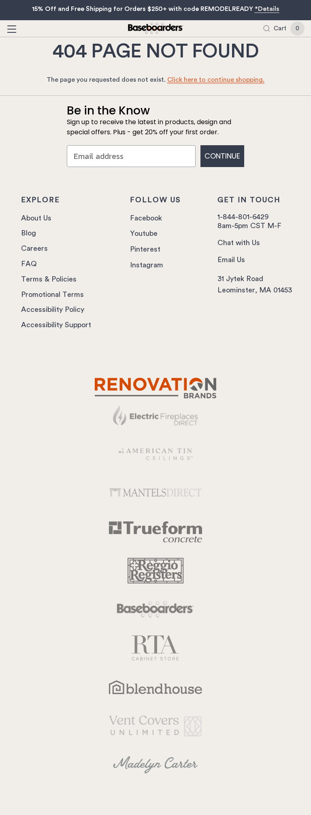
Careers (34, 248)
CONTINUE (222, 156)
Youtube (144, 233)
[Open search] (267, 28)
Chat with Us (238, 243)
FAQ (29, 264)
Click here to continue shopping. (215, 79)
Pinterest (145, 249)
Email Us (231, 260)
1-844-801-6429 (243, 217)
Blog (28, 233)
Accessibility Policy (52, 309)
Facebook (146, 218)
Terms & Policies (49, 279)
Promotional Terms (52, 294)
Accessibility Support (56, 325)
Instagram (146, 265)
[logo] (155, 29)
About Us (36, 218)
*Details (267, 9)
